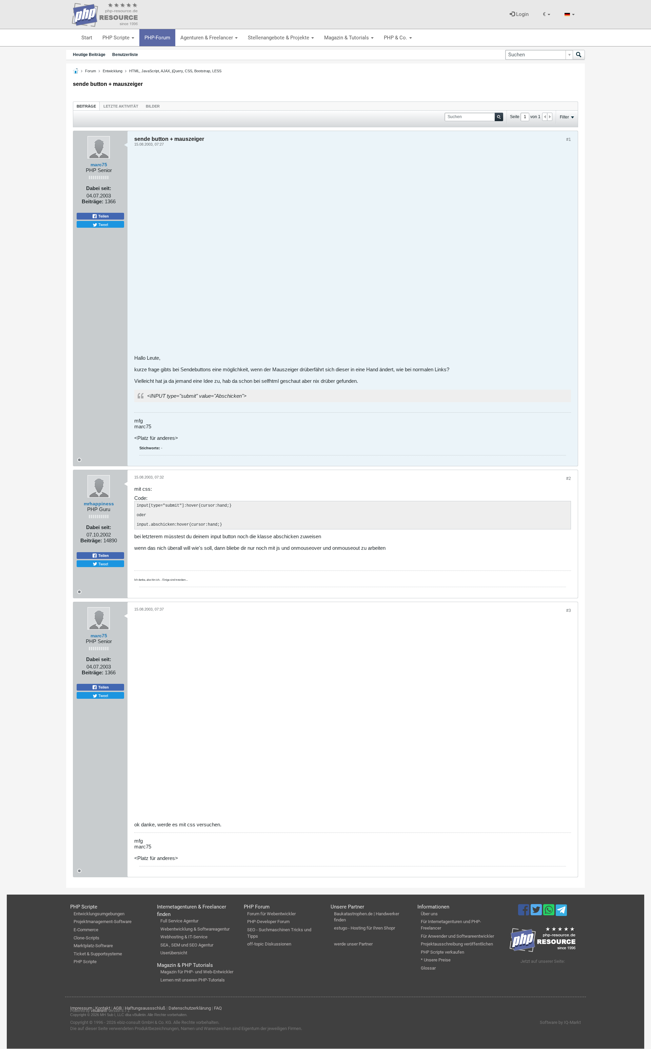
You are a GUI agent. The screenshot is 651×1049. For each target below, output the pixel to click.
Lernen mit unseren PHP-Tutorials (192, 979)
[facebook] (524, 913)
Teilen (103, 216)
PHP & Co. (396, 38)
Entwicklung (112, 71)
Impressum (81, 1008)
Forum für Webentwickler (271, 913)
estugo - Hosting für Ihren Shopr (364, 928)
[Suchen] (579, 55)
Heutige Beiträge (89, 54)
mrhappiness (99, 503)
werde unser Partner (353, 944)
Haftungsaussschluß (145, 1008)
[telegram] (561, 912)
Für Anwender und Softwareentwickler (457, 936)
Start (86, 38)
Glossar (428, 968)
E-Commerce (86, 929)
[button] (546, 14)
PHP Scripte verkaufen (442, 952)
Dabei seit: (98, 188)
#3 (568, 610)
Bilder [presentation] (153, 106)
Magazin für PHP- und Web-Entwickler (196, 971)
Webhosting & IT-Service (184, 936)
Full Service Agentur (179, 920)
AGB (117, 1008)
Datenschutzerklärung (190, 1008)
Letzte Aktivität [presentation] (120, 106)
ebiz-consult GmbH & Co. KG (144, 1022)
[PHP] (104, 14)
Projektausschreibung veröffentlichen (457, 944)
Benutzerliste (125, 54)
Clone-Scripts (86, 937)
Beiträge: (92, 201)
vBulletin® (99, 1011)
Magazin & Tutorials (347, 38)
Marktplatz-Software (93, 945)
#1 (568, 139)
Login (522, 14)
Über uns (429, 913)
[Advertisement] (337, 253)
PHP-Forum (157, 38)
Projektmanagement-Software (103, 921)
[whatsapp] (549, 913)
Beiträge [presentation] (86, 106)
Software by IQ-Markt (560, 1022)
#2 (568, 478)
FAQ (218, 1008)
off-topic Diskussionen (269, 944)
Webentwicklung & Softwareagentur (195, 929)
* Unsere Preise (436, 959)
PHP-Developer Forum (268, 921)
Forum (90, 71)
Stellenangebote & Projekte (279, 38)
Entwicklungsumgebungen (99, 913)
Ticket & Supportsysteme (98, 953)
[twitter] (537, 913)
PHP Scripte (116, 38)
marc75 (99, 164)
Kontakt (102, 1008)
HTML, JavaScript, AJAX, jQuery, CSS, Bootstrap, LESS (175, 71)
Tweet (102, 224)
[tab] (86, 106)
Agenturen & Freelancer (207, 38)
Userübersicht (173, 952)
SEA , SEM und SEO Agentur (186, 945)
